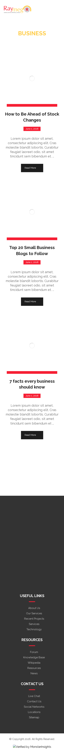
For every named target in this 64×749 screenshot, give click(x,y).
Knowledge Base (34, 657)
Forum (34, 652)
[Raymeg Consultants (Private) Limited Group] (17, 9)
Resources (34, 668)
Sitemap (34, 717)
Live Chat (34, 696)
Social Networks (34, 706)
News (34, 673)
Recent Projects (34, 618)
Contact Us (34, 701)
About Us (34, 608)
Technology (34, 629)
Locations (34, 712)
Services (34, 624)
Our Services (34, 613)
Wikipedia (34, 662)
